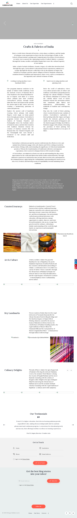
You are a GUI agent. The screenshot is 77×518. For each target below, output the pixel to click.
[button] (5, 242)
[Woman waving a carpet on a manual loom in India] (11, 294)
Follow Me (38, 506)
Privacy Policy (25, 459)
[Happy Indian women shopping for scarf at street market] (29, 294)
